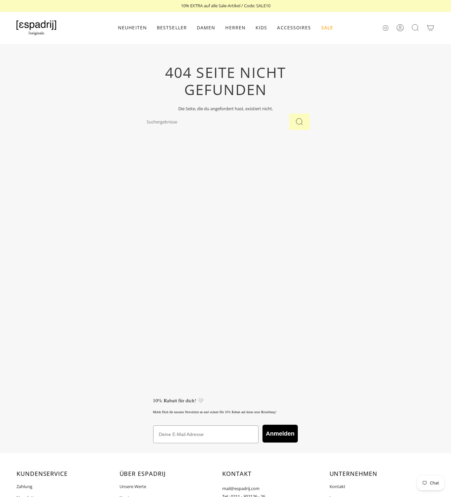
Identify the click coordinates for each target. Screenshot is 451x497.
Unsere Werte (133, 486)
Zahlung (24, 486)
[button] (206, 28)
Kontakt (337, 486)
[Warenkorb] (430, 27)
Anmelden (280, 433)
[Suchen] (299, 122)
